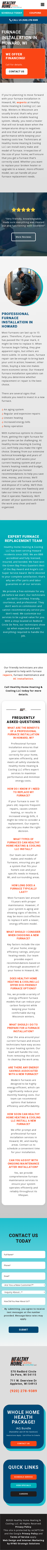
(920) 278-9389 (23, 1391)
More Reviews (23, 236)
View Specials (23, 1485)
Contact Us (16, 71)
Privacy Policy (23, 1526)
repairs (7, 675)
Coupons (35, 12)
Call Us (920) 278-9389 (25, 20)
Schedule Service (23, 1477)
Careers (23, 1494)
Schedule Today (11, 12)
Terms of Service (19, 1537)
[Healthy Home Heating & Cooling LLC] (12, 4)
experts (22, 102)
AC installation (23, 678)
